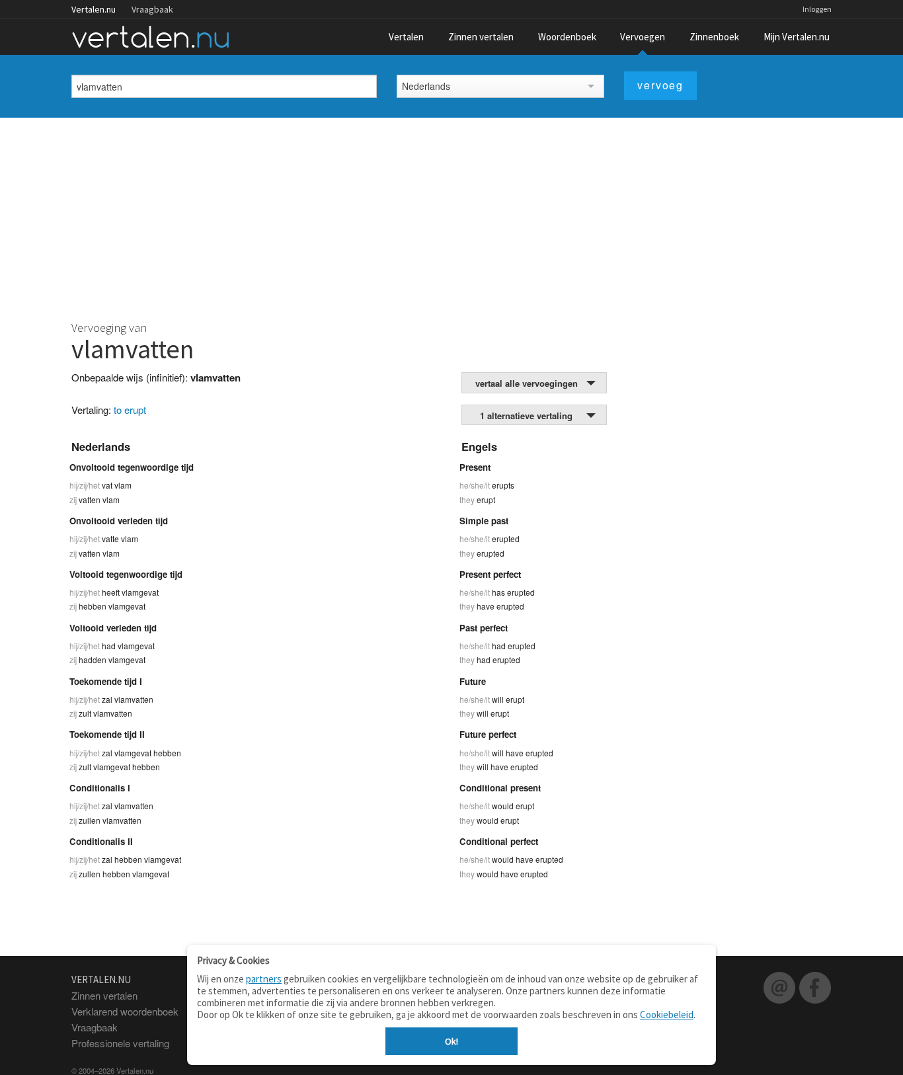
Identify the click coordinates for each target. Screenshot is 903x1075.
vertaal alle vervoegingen (526, 383)
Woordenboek (567, 36)
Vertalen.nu (93, 9)
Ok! (451, 1041)
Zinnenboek (714, 36)
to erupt (130, 410)
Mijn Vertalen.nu (797, 36)
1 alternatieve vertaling (526, 415)
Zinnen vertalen (481, 36)
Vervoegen (642, 36)
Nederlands (426, 86)
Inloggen (817, 9)
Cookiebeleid (666, 1014)
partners (264, 979)
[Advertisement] (451, 216)
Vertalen (406, 36)
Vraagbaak (152, 9)
